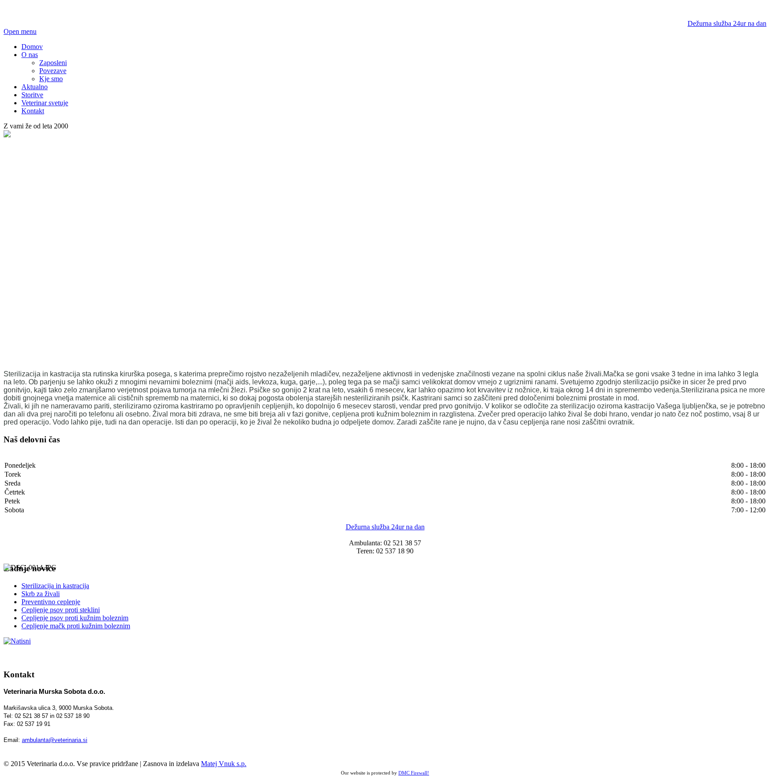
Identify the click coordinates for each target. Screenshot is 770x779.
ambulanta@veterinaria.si (54, 740)
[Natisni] (17, 641)
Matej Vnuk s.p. (223, 763)
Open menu (20, 31)
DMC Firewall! (413, 772)
